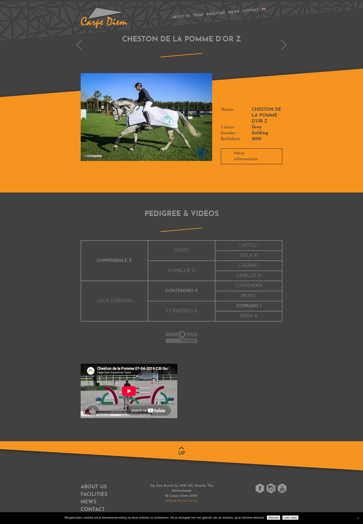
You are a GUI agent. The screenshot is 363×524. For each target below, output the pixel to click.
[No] (358, 518)
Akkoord (273, 517)
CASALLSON (79, 45)
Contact (250, 10)
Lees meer (290, 517)
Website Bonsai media (181, 501)
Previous (74, 117)
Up (181, 453)
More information (246, 156)
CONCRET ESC (284, 45)
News (233, 12)
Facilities (215, 13)
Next (218, 117)
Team (198, 15)
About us (181, 16)
